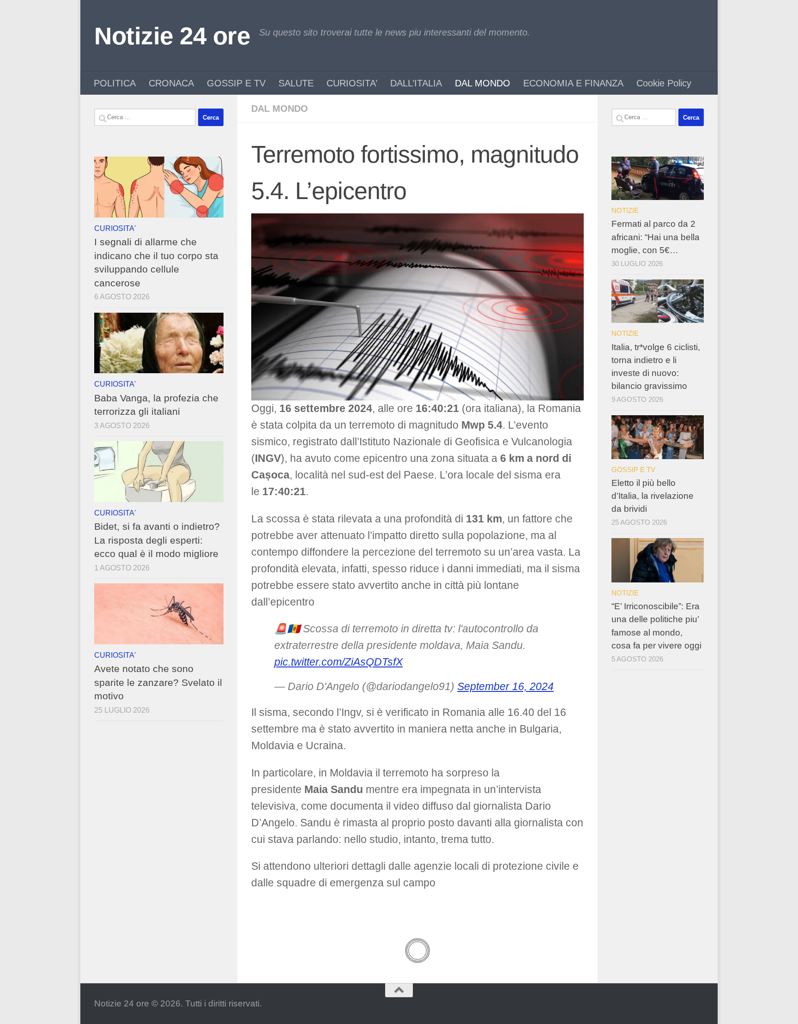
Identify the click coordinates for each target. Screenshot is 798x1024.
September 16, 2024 (505, 686)
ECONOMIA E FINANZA (573, 83)
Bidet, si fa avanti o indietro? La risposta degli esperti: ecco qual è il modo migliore (157, 540)
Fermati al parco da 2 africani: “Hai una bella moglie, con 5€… (655, 236)
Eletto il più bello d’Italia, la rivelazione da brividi (652, 496)
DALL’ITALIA (416, 83)
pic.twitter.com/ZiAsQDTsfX (338, 662)
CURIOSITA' (115, 228)
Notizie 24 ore (172, 35)
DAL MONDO (482, 83)
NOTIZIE (625, 210)
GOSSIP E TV (236, 83)
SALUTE (296, 83)
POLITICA (115, 83)
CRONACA (171, 83)
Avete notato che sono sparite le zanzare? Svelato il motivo (158, 682)
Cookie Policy (663, 83)
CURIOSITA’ (351, 83)
